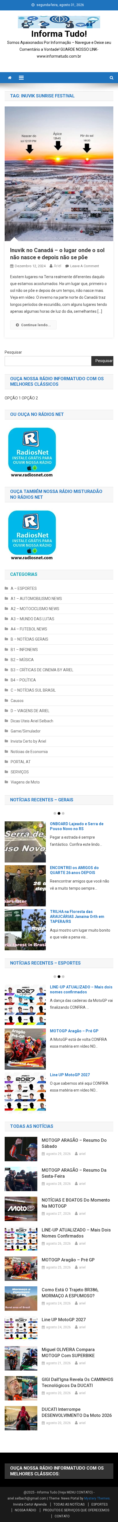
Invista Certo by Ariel (28, 741)
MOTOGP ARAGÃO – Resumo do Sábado (74, 1143)
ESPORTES (99, 1504)
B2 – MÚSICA (22, 660)
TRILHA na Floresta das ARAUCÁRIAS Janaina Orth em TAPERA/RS (77, 916)
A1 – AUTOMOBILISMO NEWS (36, 598)
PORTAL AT (21, 762)
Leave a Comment (84, 266)
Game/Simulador (26, 731)
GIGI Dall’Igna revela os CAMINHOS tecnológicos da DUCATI (77, 1382)
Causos (17, 700)
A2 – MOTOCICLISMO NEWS (35, 609)
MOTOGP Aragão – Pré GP (74, 1031)
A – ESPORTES (24, 588)
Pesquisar (13, 352)
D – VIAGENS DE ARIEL (30, 711)
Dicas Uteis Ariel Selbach (32, 721)
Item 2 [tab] (59, 813)
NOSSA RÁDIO (25, 1510)
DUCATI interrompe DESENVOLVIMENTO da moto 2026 (77, 1412)
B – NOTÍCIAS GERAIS (29, 639)
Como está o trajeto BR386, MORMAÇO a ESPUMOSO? (70, 1292)
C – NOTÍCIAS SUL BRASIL (33, 690)
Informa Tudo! (59, 34)
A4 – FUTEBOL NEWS (29, 629)
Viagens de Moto (25, 782)
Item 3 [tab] (63, 813)
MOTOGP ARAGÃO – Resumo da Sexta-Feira (74, 1173)
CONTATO (62, 1516)
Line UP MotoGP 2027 (70, 1075)
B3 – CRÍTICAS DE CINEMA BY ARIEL (42, 670)
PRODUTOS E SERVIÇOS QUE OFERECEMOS (76, 1510)
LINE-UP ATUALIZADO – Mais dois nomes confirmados (76, 1233)
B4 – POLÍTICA (23, 680)
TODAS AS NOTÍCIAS (69, 1504)
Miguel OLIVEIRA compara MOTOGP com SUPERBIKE (68, 1352)
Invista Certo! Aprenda (30, 1504)
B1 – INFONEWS (24, 649)
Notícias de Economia (29, 751)
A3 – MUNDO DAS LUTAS (32, 619)
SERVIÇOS (20, 772)
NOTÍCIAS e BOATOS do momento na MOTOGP (76, 1203)
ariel (57, 266)
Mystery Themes (97, 1498)
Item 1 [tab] (55, 813)
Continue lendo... (36, 325)
